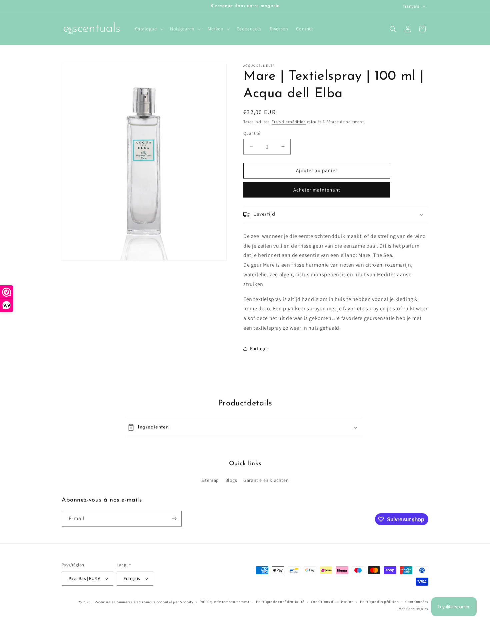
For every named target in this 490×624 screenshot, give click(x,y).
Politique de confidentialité (280, 601)
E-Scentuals (103, 602)
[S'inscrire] (174, 519)
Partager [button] (259, 348)
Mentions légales (413, 608)
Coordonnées (416, 601)
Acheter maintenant (316, 190)
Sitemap (210, 480)
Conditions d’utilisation (332, 601)
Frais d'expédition (289, 121)
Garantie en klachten (266, 480)
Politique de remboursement (224, 601)
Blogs (231, 480)
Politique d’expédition (379, 601)
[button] (148, 29)
